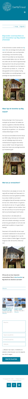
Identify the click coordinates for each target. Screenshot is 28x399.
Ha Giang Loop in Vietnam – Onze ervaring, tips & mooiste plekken (7, 300)
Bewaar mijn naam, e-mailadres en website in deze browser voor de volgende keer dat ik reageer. (13, 353)
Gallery (8, 304)
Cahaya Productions (17, 382)
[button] (4, 306)
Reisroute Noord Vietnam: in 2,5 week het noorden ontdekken (19, 300)
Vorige (16, 26)
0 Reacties (4, 288)
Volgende (22, 26)
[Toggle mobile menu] (25, 12)
